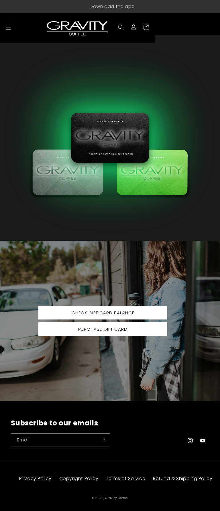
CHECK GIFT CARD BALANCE (103, 313)
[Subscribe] (103, 440)
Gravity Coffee (116, 498)
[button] (8, 27)
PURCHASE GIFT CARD (102, 329)
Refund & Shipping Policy (182, 478)
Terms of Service (126, 478)
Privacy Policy (35, 478)
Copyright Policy (79, 478)
